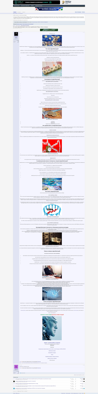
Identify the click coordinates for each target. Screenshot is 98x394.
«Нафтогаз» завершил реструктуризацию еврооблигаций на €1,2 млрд (26, 383)
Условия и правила (68, 393)
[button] (21, 12)
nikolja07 (82, 379)
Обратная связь (63, 393)
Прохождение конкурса (52, 352)
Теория (52, 354)
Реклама (20, 361)
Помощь (80, 393)
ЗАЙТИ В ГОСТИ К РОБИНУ (52, 358)
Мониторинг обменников (25, 5)
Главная (83, 393)
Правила (32, 5)
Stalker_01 (16, 369)
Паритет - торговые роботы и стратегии (52, 342)
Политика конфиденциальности (75, 393)
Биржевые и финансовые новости (23, 379)
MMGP (14, 393)
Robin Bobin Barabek (16, 37)
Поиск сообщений (20, 13)
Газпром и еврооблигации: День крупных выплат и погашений (25, 381)
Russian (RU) (17, 393)
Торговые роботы (23, 310)
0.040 (18, 373)
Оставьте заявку (76, 310)
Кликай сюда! (39, 361)
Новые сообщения (15, 13)
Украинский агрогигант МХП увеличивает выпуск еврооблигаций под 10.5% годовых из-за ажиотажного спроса (33, 378)
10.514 (18, 42)
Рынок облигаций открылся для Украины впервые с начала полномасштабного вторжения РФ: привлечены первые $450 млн (35, 385)
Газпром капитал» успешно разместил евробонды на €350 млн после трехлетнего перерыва (30, 388)
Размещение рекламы (38, 5)
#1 (84, 32)
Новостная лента (16, 5)
